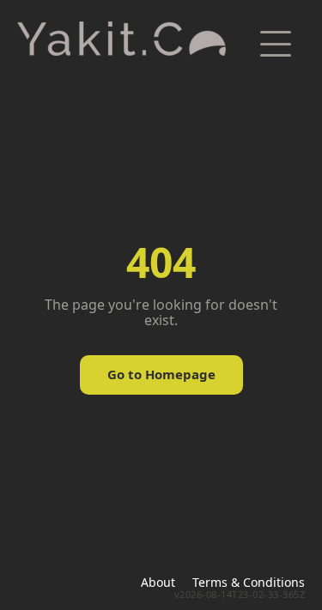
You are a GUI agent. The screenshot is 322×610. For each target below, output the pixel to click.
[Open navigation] (275, 44)
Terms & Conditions (248, 582)
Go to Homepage (161, 374)
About (158, 582)
